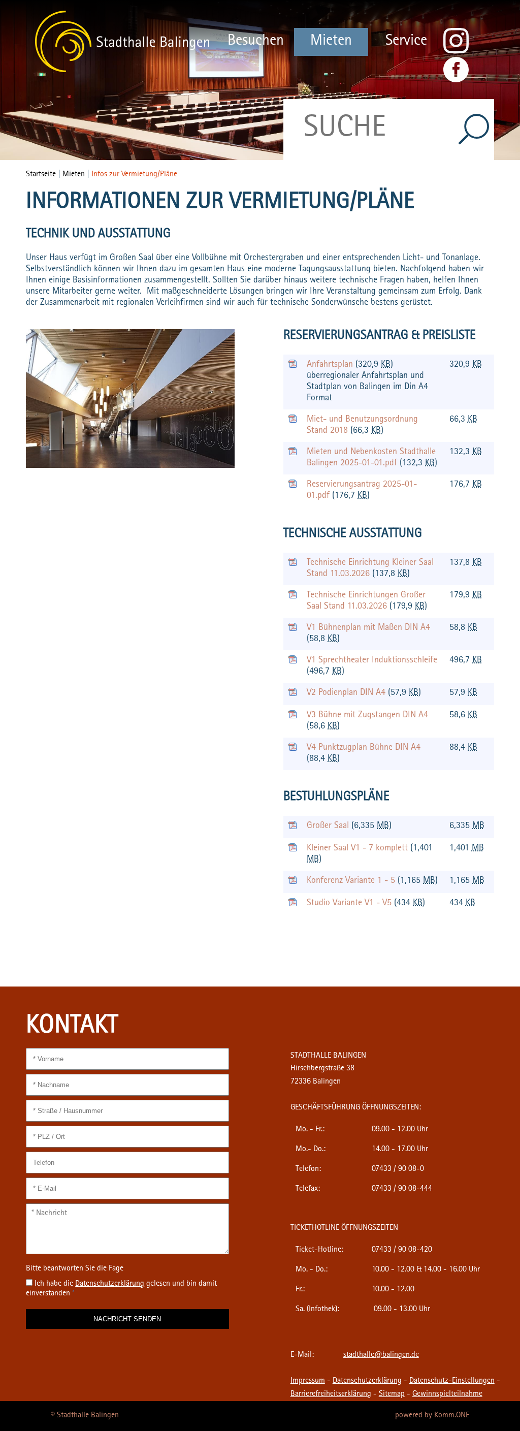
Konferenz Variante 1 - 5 (352, 881)
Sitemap (392, 1394)
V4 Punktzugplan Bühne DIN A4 (363, 748)
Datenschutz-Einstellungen (452, 1381)
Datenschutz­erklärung (109, 1284)
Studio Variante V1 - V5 (350, 903)
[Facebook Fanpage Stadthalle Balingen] (456, 81)
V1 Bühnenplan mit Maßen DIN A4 (368, 628)
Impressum (307, 1381)
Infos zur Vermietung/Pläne (134, 175)
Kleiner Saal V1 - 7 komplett (358, 848)
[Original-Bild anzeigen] (130, 466)
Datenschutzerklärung (367, 1381)
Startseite (41, 175)
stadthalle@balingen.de (381, 1355)
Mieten (331, 41)
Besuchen (256, 41)
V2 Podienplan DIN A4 (347, 693)
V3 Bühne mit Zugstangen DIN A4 (367, 715)
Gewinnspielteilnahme (447, 1394)
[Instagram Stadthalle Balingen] (456, 52)
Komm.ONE (451, 1416)
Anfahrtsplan (331, 365)
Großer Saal (329, 826)
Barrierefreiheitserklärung (330, 1394)
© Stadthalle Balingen (85, 1416)
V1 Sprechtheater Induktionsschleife (372, 660)
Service (406, 41)
